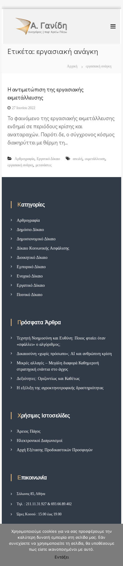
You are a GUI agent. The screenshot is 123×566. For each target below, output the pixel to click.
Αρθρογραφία (24, 159)
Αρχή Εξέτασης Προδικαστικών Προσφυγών (55, 450)
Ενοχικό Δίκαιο (30, 276)
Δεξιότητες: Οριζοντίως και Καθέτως (48, 378)
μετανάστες (44, 165)
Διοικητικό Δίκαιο (32, 257)
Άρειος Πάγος (29, 431)
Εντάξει (62, 557)
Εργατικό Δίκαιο (48, 159)
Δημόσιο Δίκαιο (30, 229)
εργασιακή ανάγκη (20, 165)
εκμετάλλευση (95, 159)
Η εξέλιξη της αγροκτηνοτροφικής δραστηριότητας (60, 388)
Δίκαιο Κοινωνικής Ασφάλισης (43, 248)
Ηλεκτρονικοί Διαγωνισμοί (39, 440)
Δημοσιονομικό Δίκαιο (36, 239)
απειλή (77, 159)
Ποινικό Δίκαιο (29, 294)
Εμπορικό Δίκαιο (31, 267)
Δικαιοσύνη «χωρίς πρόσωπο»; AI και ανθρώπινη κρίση (64, 353)
